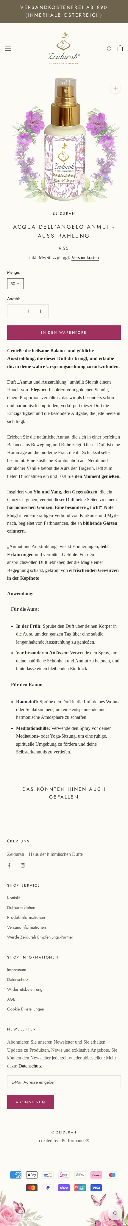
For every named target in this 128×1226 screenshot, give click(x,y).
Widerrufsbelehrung (25, 989)
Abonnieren (30, 1102)
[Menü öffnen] (8, 48)
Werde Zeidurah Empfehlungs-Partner (40, 937)
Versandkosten (85, 257)
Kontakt (13, 898)
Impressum (16, 970)
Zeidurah (64, 213)
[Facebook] (9, 865)
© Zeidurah (64, 1132)
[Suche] (109, 48)
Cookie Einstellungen (25, 1009)
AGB (11, 999)
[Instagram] (23, 865)
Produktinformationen (26, 917)
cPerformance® (74, 1140)
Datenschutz (17, 979)
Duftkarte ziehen (21, 907)
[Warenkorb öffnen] (120, 48)
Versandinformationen (26, 927)
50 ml (15, 284)
